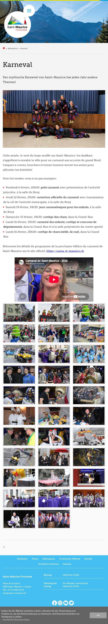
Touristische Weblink (69, 559)
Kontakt (88, 559)
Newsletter (22, 559)
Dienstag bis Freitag (50, 585)
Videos (35, 559)
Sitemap (67, 564)
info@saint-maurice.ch (14, 593)
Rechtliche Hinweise (48, 564)
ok (98, 615)
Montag (48, 575)
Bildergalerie (13, 49)
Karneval (24, 49)
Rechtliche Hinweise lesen (16, 620)
